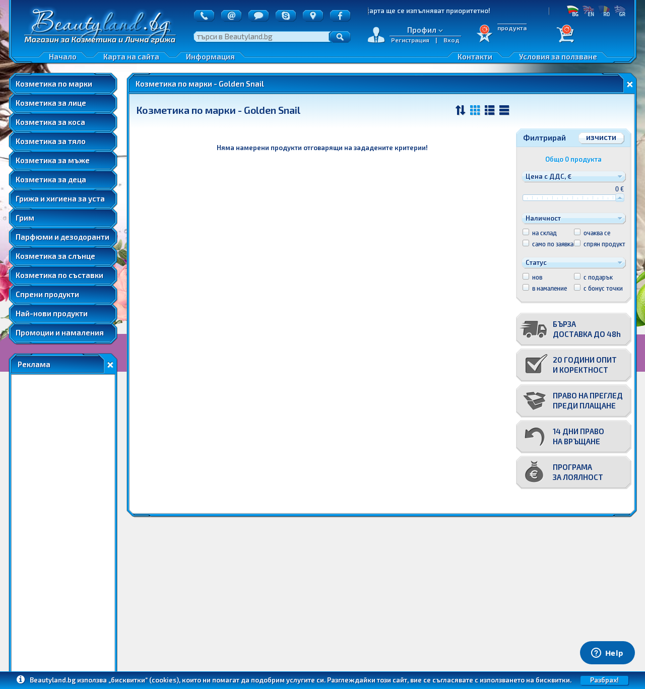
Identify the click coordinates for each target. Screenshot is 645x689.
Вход (451, 39)
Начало (63, 56)
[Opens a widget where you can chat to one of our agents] (607, 653)
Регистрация (410, 39)
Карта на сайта (131, 56)
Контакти (475, 56)
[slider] (619, 197)
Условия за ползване (558, 56)
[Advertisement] (63, 525)
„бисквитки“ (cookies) (143, 680)
